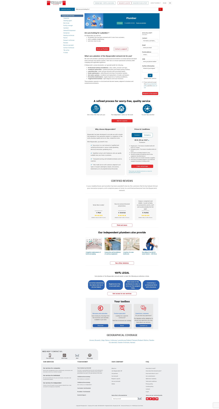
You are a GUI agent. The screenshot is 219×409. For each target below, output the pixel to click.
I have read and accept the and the (150, 85)
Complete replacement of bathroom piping (93, 252)
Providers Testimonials (83, 392)
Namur (107, 340)
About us (114, 368)
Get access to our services (122, 294)
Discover (100, 326)
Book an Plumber (102, 49)
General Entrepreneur (69, 30)
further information (148, 66)
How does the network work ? (154, 371)
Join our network (116, 381)
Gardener (66, 28)
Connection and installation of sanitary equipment (113, 252)
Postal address (146, 52)
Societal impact (81, 395)
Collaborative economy (83, 377)
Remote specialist (68, 45)
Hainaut (132, 342)
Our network (115, 376)
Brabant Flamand (131, 340)
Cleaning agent (67, 21)
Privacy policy (149, 384)
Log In (147, 392)
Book (122, 326)
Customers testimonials (84, 388)
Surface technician (68, 48)
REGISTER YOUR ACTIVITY (140, 3)
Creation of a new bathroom (128, 252)
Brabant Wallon (143, 340)
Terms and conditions (151, 381)
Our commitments (150, 376)
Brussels (97, 340)
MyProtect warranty (151, 379)
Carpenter (66, 18)
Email (143, 45)
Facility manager (68, 25)
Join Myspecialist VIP (117, 371)
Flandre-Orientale (123, 342)
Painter (65, 38)
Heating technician (68, 35)
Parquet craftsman (68, 40)
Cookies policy (149, 386)
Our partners (115, 373)
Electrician (66, 23)
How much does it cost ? (152, 373)
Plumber (65, 43)
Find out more (122, 225)
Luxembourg (121, 340)
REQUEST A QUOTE (124, 3)
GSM (143, 59)
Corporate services (68, 16)
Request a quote (116, 379)
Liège (103, 340)
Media (113, 384)
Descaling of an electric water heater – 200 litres (149, 252)
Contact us (143, 326)
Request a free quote (150, 93)
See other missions (122, 263)
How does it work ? (151, 368)
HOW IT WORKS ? (155, 3)
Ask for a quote (122, 121)
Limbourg (113, 340)
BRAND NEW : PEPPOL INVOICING (104, 3)
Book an (141, 23)
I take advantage (142, 166)
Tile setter (66, 50)
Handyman (66, 33)
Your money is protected (84, 368)
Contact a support (121, 49)
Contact (144, 38)
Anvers (91, 340)
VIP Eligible (119, 23)
